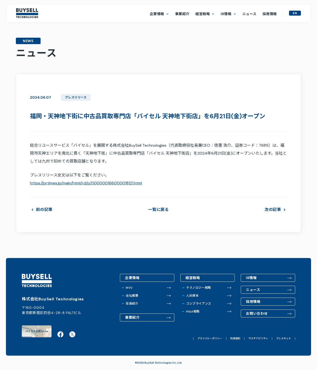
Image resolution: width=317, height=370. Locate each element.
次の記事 (272, 209)
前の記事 (44, 209)
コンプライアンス (198, 304)
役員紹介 (132, 304)
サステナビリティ (258, 338)
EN (295, 13)
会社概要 (132, 296)
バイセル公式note (37, 331)
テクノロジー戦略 (198, 288)
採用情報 (270, 14)
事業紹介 (182, 14)
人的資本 (192, 296)
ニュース (249, 14)
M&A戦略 (193, 311)
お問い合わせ (257, 313)
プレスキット (283, 338)
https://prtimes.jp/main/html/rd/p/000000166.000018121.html (86, 183)
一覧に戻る (158, 209)
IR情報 (226, 14)
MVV (129, 288)
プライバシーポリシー (209, 338)
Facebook (60, 334)
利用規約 (235, 338)
